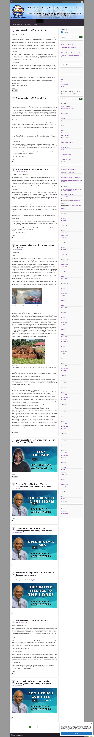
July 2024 (63, 269)
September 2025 (64, 235)
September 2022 (64, 319)
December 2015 (64, 477)
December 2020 (64, 368)
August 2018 (64, 435)
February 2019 (64, 421)
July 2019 (63, 409)
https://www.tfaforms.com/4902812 (68, 93)
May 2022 (63, 329)
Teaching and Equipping (66, 154)
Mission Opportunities (65, 135)
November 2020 (64, 370)
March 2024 (63, 276)
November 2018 (64, 428)
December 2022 (64, 312)
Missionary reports (65, 137)
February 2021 (64, 363)
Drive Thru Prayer (64, 113)
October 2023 (64, 288)
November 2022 (64, 314)
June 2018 (63, 440)
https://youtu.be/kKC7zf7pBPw (27, 580)
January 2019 (64, 423)
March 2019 (63, 418)
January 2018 (64, 452)
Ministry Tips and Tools (50, 21)
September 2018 (64, 433)
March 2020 (63, 389)
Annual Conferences (65, 106)
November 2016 (64, 464)
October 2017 (64, 457)
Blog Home (40, 21)
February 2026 (64, 223)
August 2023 (64, 293)
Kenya (62, 125)
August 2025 (64, 237)
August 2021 (64, 351)
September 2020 (64, 375)
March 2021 (63, 360)
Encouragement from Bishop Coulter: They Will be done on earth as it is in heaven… (71, 202)
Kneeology (63, 127)
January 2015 (64, 501)
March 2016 (63, 472)
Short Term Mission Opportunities (68, 152)
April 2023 (63, 302)
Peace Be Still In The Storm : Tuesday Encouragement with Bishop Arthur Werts (34, 485)
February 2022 (64, 336)
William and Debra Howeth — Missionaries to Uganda (35, 246)
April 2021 (63, 358)
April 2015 (63, 496)
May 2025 (63, 244)
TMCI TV (63, 161)
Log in (62, 79)
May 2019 (63, 414)
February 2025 (64, 252)
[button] (91, 723)
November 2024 (64, 259)
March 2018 (63, 447)
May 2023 (63, 300)
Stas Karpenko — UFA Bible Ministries (32, 30)
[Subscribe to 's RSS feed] (11, 1)
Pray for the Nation (65, 147)
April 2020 (63, 387)
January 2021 (64, 365)
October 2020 (64, 373)
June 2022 (63, 327)
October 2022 (64, 317)
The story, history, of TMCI (66, 159)
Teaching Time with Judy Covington (68, 156)
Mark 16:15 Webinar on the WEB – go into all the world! (24, 24)
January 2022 (64, 339)
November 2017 (64, 455)
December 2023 (64, 283)
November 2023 (64, 285)
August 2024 (64, 266)
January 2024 (64, 281)
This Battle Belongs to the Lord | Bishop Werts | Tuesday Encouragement (36, 573)
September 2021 (64, 348)
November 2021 (64, 344)
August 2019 (64, 406)
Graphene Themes (19, 735)
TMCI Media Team (20, 31)
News (62, 140)
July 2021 (63, 353)
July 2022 (63, 324)
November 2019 (64, 399)
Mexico (62, 130)
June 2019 (63, 411)
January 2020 (64, 394)
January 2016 (64, 474)
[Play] (34, 459)
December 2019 (64, 397)
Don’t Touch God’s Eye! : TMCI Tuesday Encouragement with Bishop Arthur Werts (34, 682)
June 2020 (63, 382)
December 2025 (64, 227)
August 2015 (64, 486)
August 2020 (64, 377)
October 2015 (64, 481)
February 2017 (64, 462)
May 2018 (63, 443)
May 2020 (63, 385)
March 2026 (63, 220)
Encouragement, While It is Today (68, 115)
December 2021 (64, 341)
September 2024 (64, 264)
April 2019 (63, 416)
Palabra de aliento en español (67, 142)
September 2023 (64, 290)
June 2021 (63, 356)
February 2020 (64, 392)
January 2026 (64, 225)
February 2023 (64, 307)
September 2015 (64, 484)
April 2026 (63, 218)
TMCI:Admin (15, 576)
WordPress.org (64, 86)
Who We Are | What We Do (28, 21)
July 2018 (63, 438)
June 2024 (63, 271)
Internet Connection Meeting (67, 123)
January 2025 (64, 254)
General (25, 31)
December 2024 (64, 256)
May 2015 (63, 493)
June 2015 (63, 491)
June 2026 (63, 215)
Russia (62, 149)
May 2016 (63, 469)
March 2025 (63, 249)
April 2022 (63, 331)
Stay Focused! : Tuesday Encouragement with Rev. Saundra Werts (35, 441)
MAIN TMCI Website (15, 21)
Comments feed (64, 84)
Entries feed (63, 81)
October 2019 (64, 402)
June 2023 (63, 298)
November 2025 (64, 230)
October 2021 (64, 346)
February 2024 (64, 278)
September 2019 (64, 404)
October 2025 (64, 232)
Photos (62, 144)
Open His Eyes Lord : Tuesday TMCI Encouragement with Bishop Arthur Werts (34, 529)
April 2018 (63, 445)
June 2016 (63, 467)
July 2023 (63, 295)
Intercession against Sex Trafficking (68, 120)
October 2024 (64, 261)
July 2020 (63, 380)
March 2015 (63, 498)
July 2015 (63, 489)
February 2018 (64, 450)
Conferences (64, 111)
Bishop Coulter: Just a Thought (67, 108)
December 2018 (64, 426)
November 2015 (64, 479)
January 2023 (64, 310)
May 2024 (63, 273)
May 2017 (63, 460)
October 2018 (64, 431)
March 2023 (63, 305)
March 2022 (63, 334)
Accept (76, 733)
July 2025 (63, 240)
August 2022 (64, 322)
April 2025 (63, 247)
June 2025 (63, 242)
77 (38, 726)
